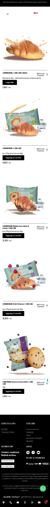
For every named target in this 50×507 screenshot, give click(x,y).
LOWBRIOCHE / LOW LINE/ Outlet (15, 73)
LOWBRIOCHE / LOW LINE (12, 148)
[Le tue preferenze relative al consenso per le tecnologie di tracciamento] (47, 380)
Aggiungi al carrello (13, 158)
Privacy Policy (8, 461)
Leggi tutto (10, 82)
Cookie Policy (8, 466)
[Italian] (37, 13)
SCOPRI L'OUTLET (11, 497)
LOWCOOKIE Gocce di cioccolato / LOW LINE (18, 383)
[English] (34, 13)
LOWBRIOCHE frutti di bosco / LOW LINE (18, 304)
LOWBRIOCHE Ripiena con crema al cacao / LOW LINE (16, 227)
